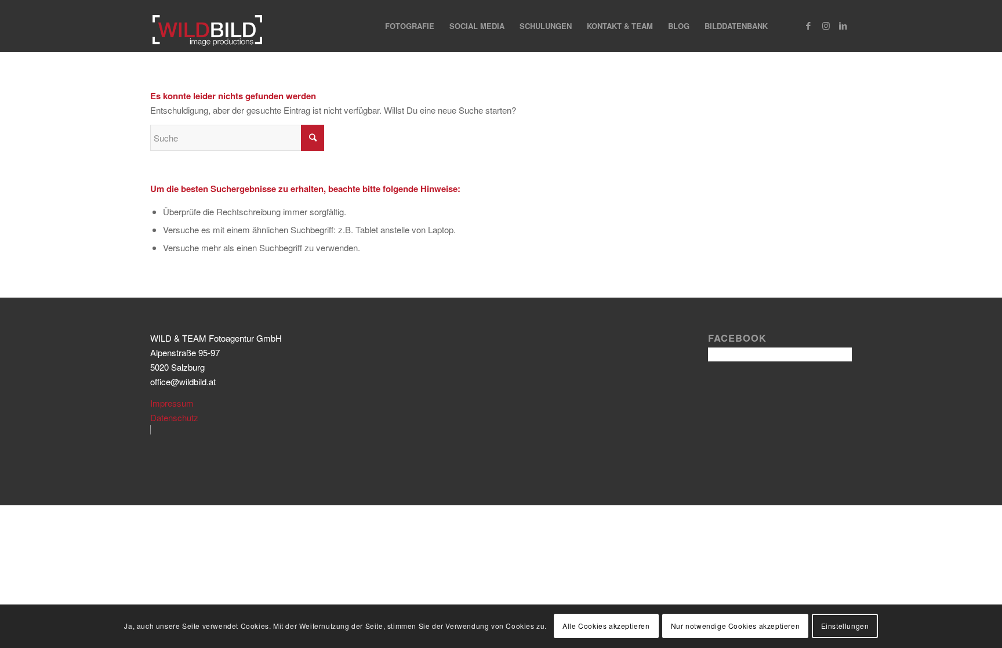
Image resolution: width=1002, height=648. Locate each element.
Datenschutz (174, 417)
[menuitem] (409, 26)
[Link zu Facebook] (808, 25)
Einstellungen (845, 626)
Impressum (172, 403)
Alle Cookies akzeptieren (605, 626)
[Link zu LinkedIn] (843, 25)
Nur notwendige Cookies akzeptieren (735, 626)
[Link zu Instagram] (825, 25)
